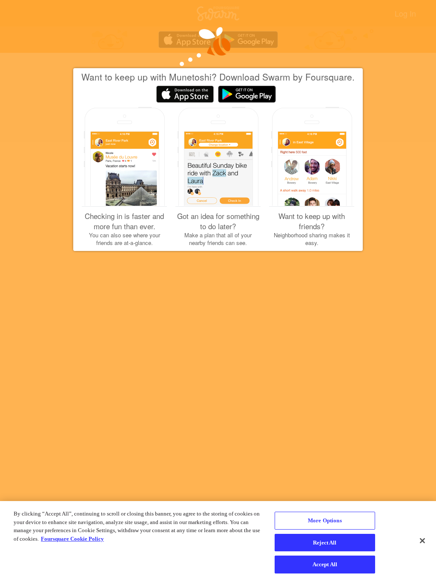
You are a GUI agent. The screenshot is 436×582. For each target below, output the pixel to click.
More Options (325, 520)
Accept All (325, 564)
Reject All (324, 542)
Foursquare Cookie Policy (72, 539)
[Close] (422, 540)
